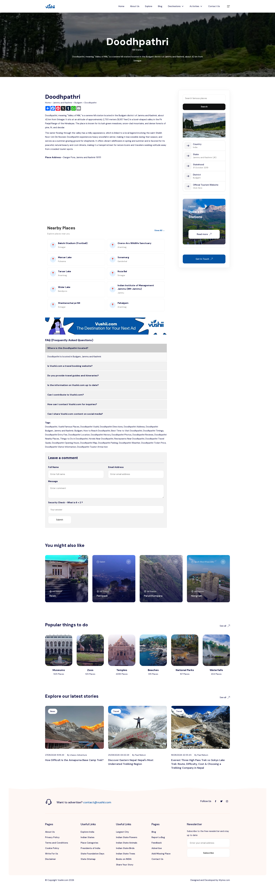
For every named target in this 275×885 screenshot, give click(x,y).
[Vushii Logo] (50, 6)
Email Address (116, 467)
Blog (160, 6)
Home (121, 6)
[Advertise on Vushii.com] (106, 325)
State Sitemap (88, 859)
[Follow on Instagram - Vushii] (227, 801)
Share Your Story (124, 864)
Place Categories (89, 842)
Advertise (157, 848)
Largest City (122, 831)
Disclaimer (50, 859)
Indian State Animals (126, 842)
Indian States (87, 837)
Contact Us (214, 6)
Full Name (53, 467)
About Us (134, 6)
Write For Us (51, 853)
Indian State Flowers (126, 837)
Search (204, 106)
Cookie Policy (52, 848)
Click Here (197, 188)
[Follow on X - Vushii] (221, 801)
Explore (148, 6)
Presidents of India (90, 848)
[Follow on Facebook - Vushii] (215, 801)
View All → (159, 230)
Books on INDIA (123, 859)
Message (53, 481)
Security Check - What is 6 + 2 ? (65, 502)
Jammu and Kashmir (62, 102)
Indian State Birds (125, 848)
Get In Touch (202, 259)
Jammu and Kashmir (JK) (204, 157)
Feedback (157, 842)
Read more (202, 234)
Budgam (78, 102)
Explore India (87, 831)
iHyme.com (224, 880)
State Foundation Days (92, 853)
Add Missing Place (161, 853)
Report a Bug (158, 837)
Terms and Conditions (56, 842)
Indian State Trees (125, 853)
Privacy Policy (52, 837)
